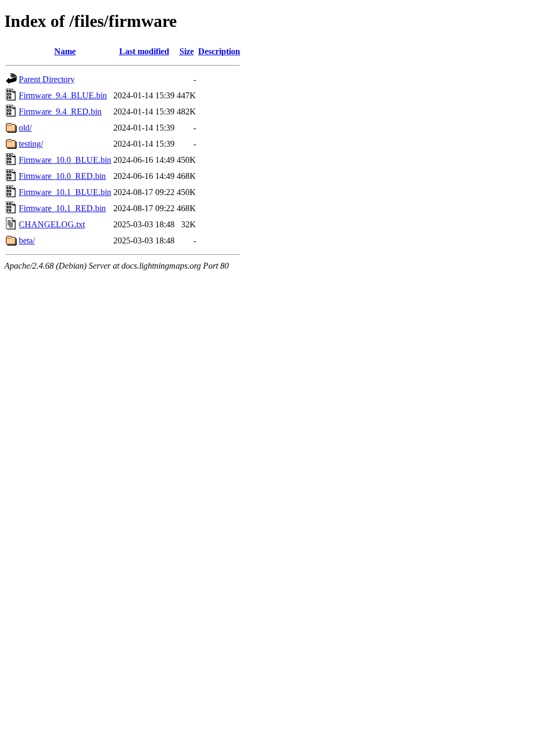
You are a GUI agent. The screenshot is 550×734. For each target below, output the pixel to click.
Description (219, 51)
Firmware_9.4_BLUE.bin (63, 95)
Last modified (144, 51)
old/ (25, 127)
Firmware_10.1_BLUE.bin (65, 192)
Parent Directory (47, 79)
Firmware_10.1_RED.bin (62, 208)
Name (65, 51)
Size (186, 51)
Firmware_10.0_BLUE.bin (65, 159)
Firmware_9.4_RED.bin (60, 111)
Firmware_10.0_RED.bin (62, 176)
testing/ (31, 143)
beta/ (27, 240)
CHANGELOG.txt (52, 224)
